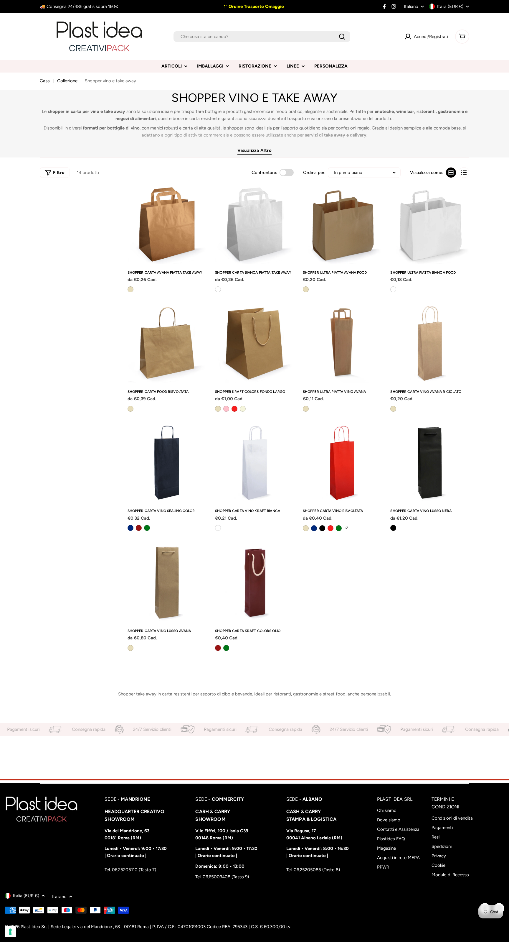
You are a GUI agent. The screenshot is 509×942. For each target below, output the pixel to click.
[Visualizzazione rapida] (199, 196)
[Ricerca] (342, 36)
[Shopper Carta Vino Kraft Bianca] (254, 463)
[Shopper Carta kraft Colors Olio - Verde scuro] (226, 648)
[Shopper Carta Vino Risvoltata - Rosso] (330, 528)
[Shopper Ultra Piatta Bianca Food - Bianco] (393, 289)
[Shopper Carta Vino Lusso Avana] (167, 582)
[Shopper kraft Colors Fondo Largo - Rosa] (226, 409)
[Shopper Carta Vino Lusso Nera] (429, 463)
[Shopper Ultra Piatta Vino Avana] (342, 343)
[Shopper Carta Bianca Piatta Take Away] (254, 224)
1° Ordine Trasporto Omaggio (253, 6)
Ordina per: (314, 172)
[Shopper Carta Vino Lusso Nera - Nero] (393, 528)
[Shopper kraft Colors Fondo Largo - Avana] (218, 409)
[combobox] (261, 36)
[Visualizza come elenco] (464, 172)
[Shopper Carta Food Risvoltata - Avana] (130, 409)
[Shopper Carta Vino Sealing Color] (167, 463)
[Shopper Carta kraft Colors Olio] (254, 582)
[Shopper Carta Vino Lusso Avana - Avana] (130, 648)
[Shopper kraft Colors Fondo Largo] (254, 343)
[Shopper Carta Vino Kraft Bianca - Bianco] (218, 528)
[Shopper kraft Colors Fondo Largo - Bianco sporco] (243, 409)
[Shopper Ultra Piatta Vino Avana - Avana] (306, 409)
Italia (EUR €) (450, 6)
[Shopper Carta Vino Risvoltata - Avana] (306, 528)
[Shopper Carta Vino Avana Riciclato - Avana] (393, 409)
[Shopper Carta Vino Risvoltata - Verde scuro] (339, 528)
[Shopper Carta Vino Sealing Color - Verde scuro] (147, 528)
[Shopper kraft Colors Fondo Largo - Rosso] (234, 409)
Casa (45, 80)
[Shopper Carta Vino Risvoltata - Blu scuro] (314, 528)
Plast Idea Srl (33, 926)
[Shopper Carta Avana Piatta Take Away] (167, 224)
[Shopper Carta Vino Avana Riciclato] (429, 343)
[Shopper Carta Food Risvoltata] (167, 343)
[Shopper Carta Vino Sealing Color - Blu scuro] (130, 528)
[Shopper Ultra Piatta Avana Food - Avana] (306, 289)
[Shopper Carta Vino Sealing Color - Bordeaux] (139, 528)
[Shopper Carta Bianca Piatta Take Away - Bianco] (218, 289)
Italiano (411, 6)
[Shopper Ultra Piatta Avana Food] (342, 224)
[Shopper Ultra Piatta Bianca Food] (429, 224)
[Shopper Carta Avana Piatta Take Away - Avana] (130, 289)
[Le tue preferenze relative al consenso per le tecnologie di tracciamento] (10, 931)
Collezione (67, 80)
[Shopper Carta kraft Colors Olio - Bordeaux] (218, 648)
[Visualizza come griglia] (451, 172)
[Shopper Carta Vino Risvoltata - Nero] (322, 528)
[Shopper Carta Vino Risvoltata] (342, 463)
